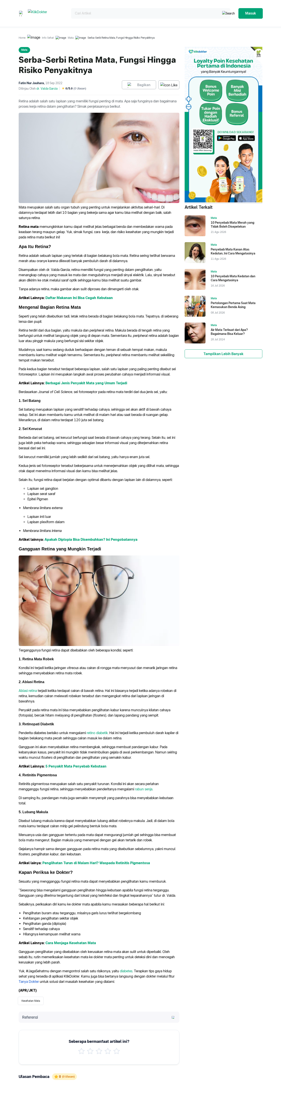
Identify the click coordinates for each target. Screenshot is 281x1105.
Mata (71, 37)
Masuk (250, 13)
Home (22, 37)
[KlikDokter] (46, 13)
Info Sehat (48, 37)
